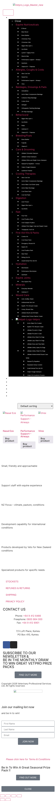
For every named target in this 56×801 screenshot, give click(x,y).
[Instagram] (13, 644)
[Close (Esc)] (19, 795)
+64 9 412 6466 (32, 615)
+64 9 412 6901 (30, 622)
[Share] (13, 795)
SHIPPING (11, 594)
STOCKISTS (12, 581)
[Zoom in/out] (2, 795)
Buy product (9, 439)
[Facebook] (6, 644)
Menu (8, 12)
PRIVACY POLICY (15, 601)
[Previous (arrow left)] (2, 799)
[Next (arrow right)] (8, 799)
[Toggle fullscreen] (8, 795)
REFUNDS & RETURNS (18, 588)
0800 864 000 (34, 619)
